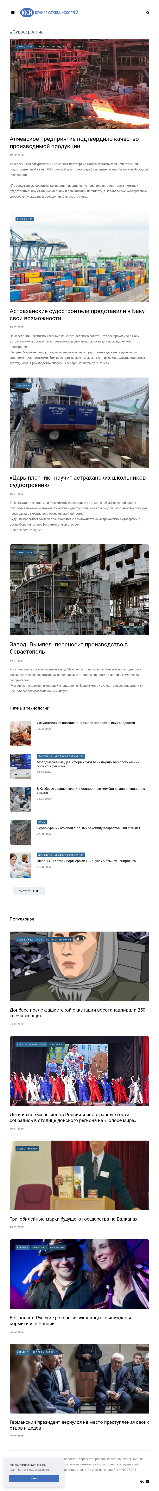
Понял (34, 1478)
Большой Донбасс (29, 940)
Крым (42, 822)
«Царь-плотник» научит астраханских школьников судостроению (78, 481)
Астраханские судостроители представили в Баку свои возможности (77, 315)
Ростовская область (31, 1044)
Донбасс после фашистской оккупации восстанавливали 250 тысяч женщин (77, 1013)
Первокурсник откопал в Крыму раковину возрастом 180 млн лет (88, 828)
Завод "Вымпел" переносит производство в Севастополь (69, 648)
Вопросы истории (58, 940)
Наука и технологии (29, 708)
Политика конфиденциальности (29, 1469)
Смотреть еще (29, 891)
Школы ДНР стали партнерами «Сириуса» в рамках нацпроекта (86, 861)
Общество (24, 386)
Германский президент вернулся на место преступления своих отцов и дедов (79, 1425)
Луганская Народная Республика (60, 47)
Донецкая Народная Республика (61, 756)
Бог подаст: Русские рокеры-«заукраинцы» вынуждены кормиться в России (70, 1320)
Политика (39, 1248)
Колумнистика (27, 1149)
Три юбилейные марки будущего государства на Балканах (73, 1219)
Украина (23, 1248)
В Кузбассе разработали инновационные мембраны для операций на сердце (91, 791)
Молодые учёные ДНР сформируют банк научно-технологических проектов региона (88, 764)
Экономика (25, 47)
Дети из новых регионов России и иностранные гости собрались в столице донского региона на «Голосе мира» (73, 1117)
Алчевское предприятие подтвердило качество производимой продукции (74, 142)
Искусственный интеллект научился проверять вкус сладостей (86, 723)
